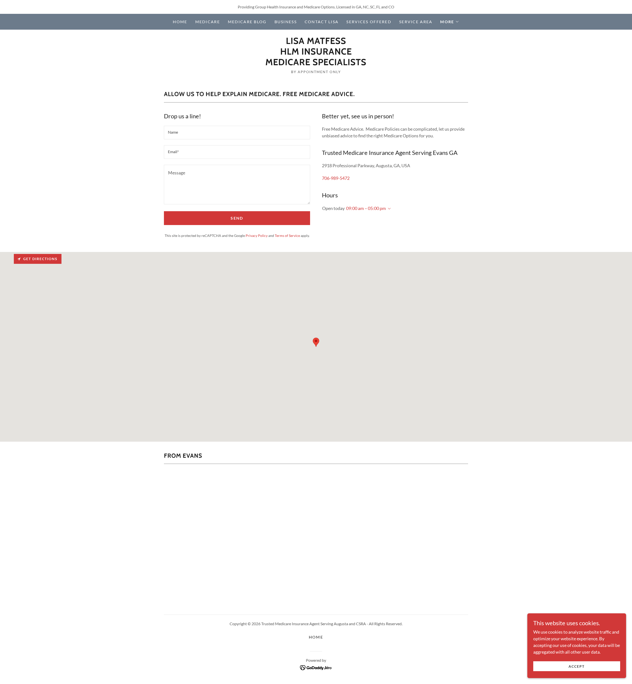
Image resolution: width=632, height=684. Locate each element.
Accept (577, 666)
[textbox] (237, 132)
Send (237, 218)
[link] (315, 63)
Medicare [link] (207, 21)
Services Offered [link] (368, 21)
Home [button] (316, 637)
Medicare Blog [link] (247, 21)
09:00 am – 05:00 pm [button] (366, 208)
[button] (449, 22)
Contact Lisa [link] (321, 21)
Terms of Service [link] (287, 235)
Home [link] (180, 21)
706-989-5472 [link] (336, 178)
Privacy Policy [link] (257, 235)
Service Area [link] (415, 21)
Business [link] (286, 21)
